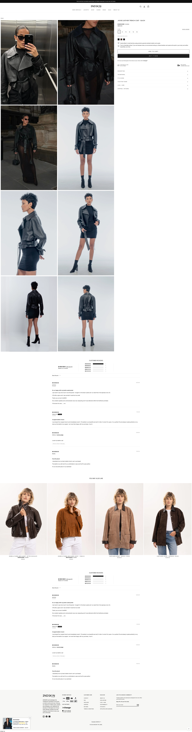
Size (119, 29)
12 (129, 32)
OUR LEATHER (103, 700)
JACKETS (86, 9)
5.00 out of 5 (69, 366)
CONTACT (86, 698)
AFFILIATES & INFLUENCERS (106, 708)
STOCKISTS (102, 706)
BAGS (104, 9)
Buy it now (153, 56)
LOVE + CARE (103, 702)
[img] (55, 382)
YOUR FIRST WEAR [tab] (122, 81)
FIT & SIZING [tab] (121, 78)
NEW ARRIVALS (76, 9)
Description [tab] (121, 71)
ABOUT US (116, 9)
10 (125, 32)
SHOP (92, 9)
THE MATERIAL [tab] (121, 74)
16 (136, 32)
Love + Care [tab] (121, 85)
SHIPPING (86, 704)
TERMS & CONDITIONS (89, 708)
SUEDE (98, 9)
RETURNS (86, 706)
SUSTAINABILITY (103, 704)
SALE (109, 9)
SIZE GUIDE (86, 702)
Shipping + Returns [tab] (123, 88)
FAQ (85, 700)
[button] (121, 24)
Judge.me (2, 731)
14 (133, 32)
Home (2, 18)
